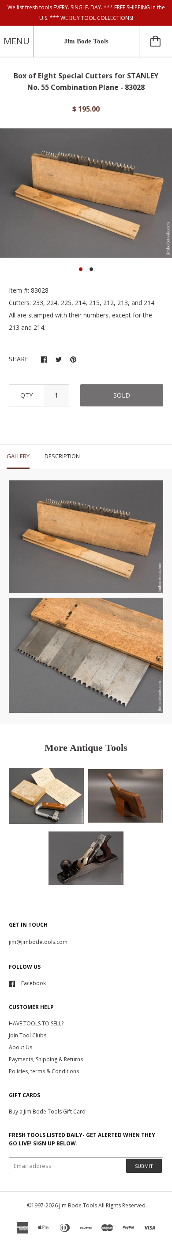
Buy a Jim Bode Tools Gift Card (47, 1111)
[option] (86, 193)
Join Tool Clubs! (28, 1035)
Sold (121, 395)
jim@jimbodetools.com (38, 942)
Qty (26, 395)
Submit (144, 1166)
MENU (17, 41)
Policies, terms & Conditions (44, 1071)
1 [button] (80, 269)
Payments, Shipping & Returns (46, 1059)
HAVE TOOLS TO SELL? (36, 1023)
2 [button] (91, 269)
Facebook (33, 983)
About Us (20, 1047)
